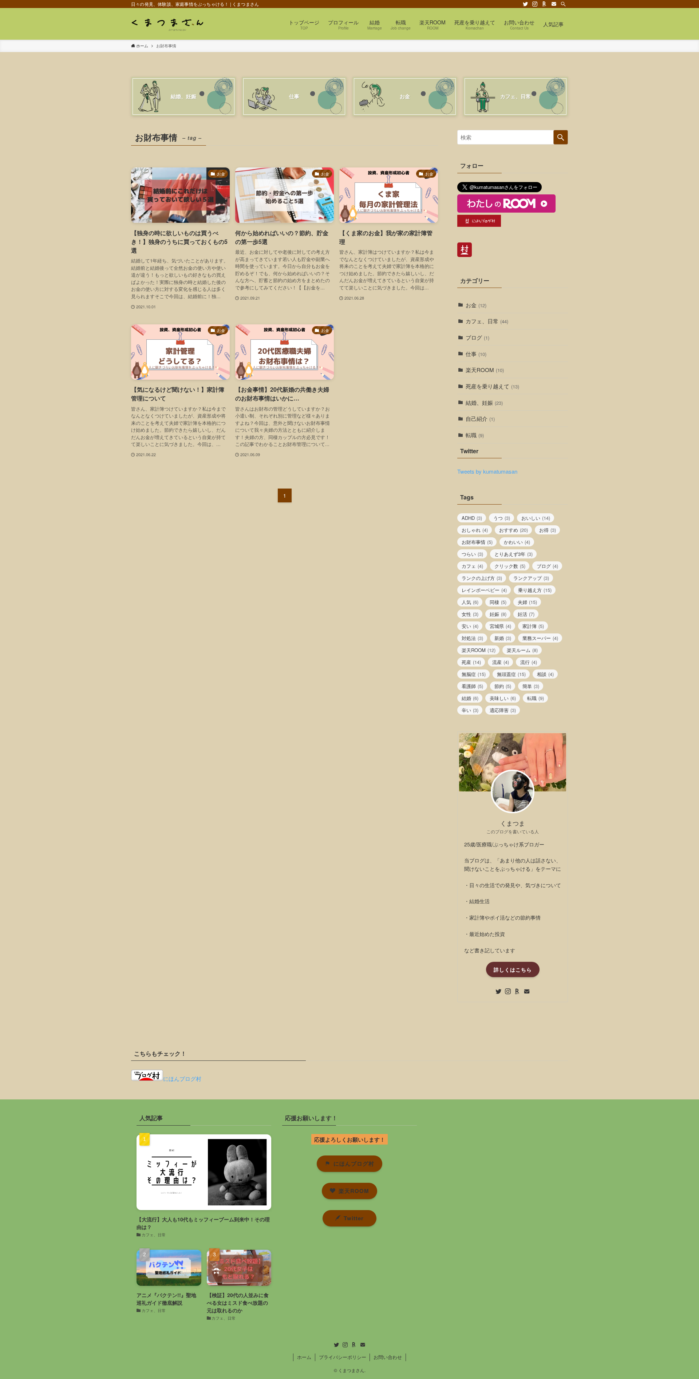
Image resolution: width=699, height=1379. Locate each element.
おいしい (535, 517)
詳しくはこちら (513, 969)
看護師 (472, 686)
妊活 (526, 614)
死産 (471, 662)
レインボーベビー (484, 589)
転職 (475, 435)
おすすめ (513, 529)
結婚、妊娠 (484, 402)
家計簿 (533, 626)
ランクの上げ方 (482, 577)
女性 (470, 614)
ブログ (477, 337)
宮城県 (500, 626)
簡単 (530, 686)
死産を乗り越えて (492, 386)
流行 (528, 662)
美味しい (503, 698)
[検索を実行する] (560, 137)
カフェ (472, 565)
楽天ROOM (485, 370)
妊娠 (498, 614)
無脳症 (474, 674)
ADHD (472, 517)
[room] (544, 4)
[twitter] (525, 4)
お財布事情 (477, 541)
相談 (545, 674)
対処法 (472, 638)
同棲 (498, 601)
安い (470, 626)
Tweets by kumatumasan (487, 471)
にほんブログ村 (182, 1078)
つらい (472, 553)
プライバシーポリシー (342, 1357)
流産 (500, 662)
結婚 (470, 698)
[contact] (553, 4)
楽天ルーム (522, 650)
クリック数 (509, 565)
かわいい (517, 541)
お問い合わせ (388, 1357)
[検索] (563, 4)
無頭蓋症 (511, 674)
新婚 (502, 638)
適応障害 (503, 710)
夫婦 (527, 601)
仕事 (476, 353)
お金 (476, 305)
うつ (501, 517)
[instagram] (535, 4)
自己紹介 (480, 418)
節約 (502, 686)
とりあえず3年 (513, 553)
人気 (470, 601)
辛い (470, 710)
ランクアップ (531, 577)
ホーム (304, 1357)
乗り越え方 (535, 589)
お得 (547, 529)
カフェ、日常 (487, 321)
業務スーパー (540, 638)
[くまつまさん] (167, 24)
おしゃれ (475, 529)
